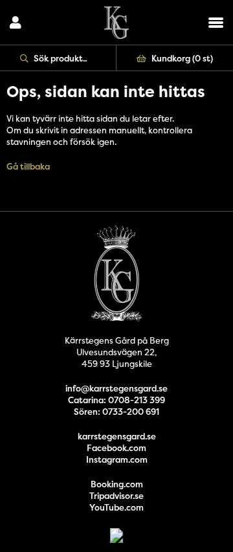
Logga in (15, 22)
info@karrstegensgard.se (116, 388)
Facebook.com (116, 448)
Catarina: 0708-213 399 (116, 400)
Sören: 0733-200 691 (116, 411)
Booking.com (117, 484)
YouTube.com (116, 507)
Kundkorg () (182, 58)
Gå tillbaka (28, 166)
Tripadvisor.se (116, 496)
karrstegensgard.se (117, 436)
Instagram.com (117, 459)
